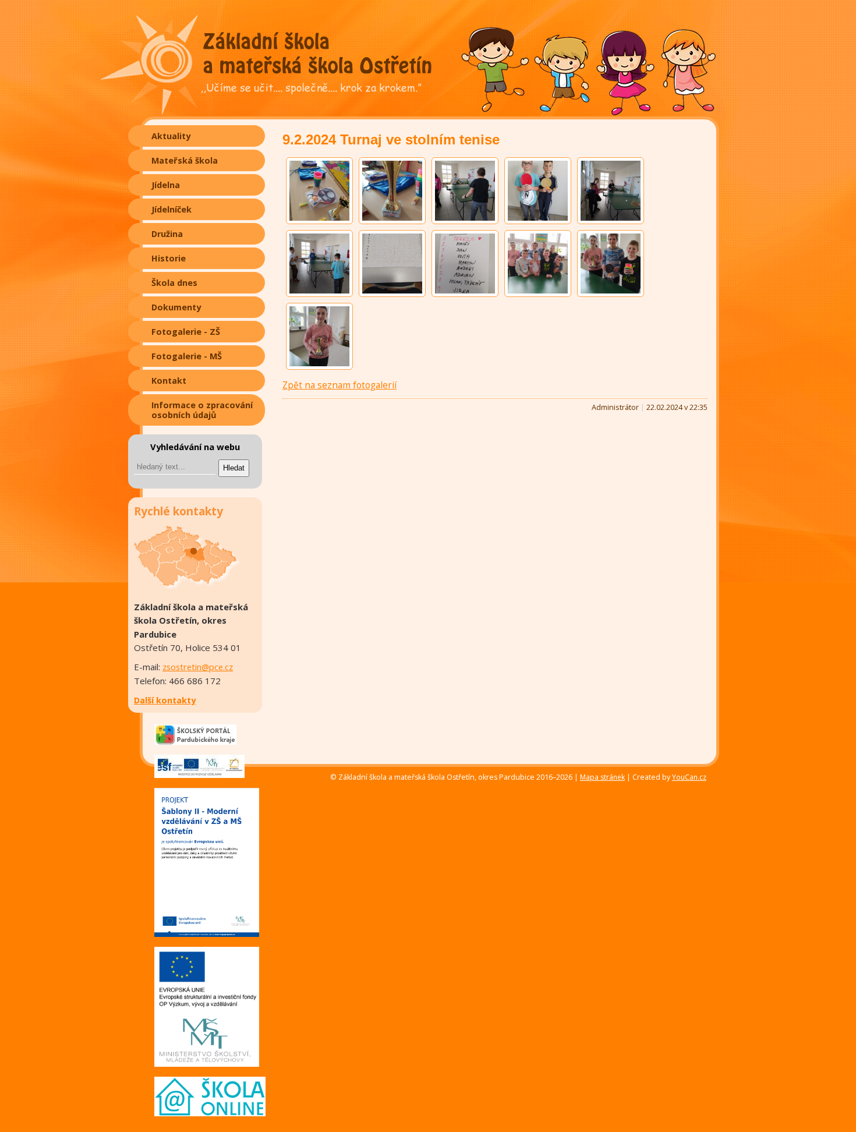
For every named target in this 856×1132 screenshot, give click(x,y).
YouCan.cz (689, 777)
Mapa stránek (602, 777)
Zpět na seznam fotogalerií (339, 385)
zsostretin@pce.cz (197, 667)
